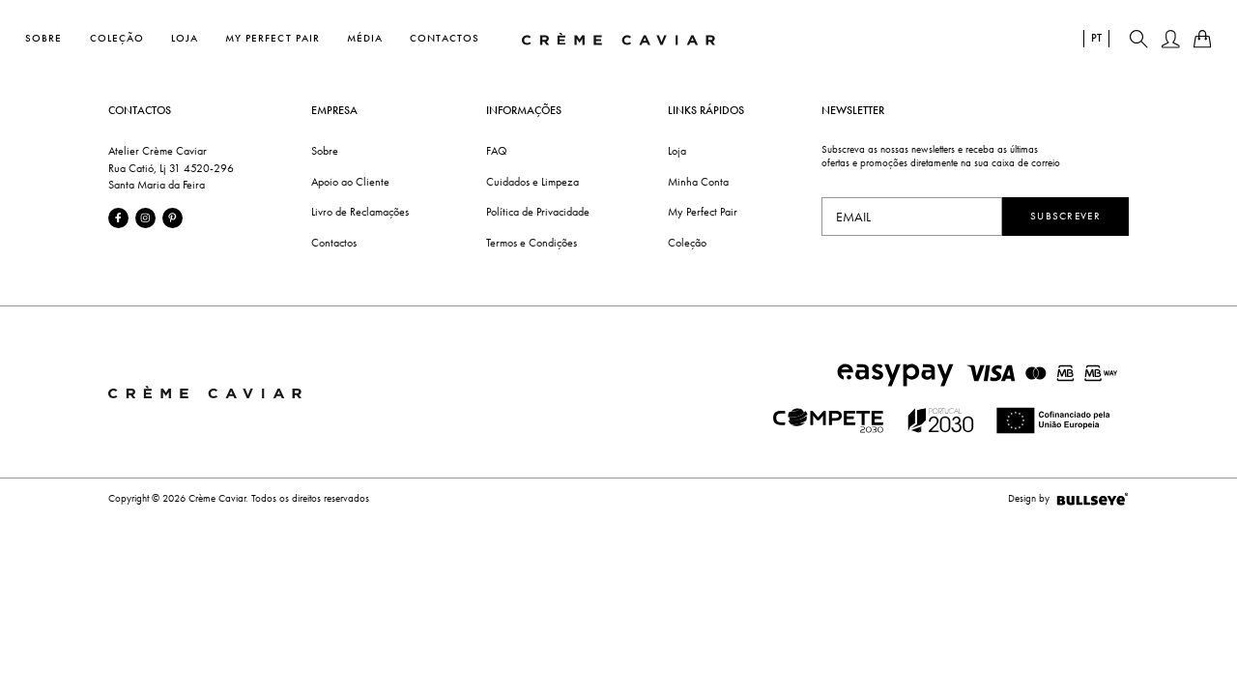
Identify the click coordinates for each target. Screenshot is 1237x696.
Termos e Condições (531, 242)
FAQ (496, 151)
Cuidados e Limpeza (532, 181)
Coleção (117, 38)
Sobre (43, 38)
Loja (184, 38)
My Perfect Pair (272, 38)
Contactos (444, 38)
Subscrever (1065, 216)
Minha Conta (698, 181)
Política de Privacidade (538, 211)
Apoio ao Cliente (350, 181)
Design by (1029, 498)
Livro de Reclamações (360, 211)
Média (365, 38)
